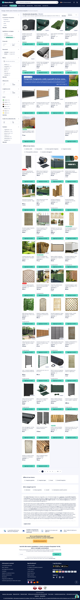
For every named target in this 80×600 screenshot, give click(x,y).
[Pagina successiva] (60, 471)
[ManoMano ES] (37, 582)
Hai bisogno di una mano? (7, 569)
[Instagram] (60, 577)
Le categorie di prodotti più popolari (35, 567)
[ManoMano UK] (31, 582)
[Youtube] (63, 577)
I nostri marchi (30, 571)
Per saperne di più (52, 558)
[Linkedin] (54, 577)
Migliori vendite (30, 575)
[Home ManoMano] (8, 2)
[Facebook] (57, 577)
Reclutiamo (4, 576)
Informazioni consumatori (72, 594)
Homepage (3, 10)
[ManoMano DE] (34, 582)
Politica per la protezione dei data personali (37, 594)
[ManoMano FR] (28, 582)
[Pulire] (57, 2)
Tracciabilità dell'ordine (7, 565)
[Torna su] (76, 582)
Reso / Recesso (5, 567)
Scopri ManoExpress (31, 576)
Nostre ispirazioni (31, 573)
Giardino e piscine (9, 10)
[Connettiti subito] (74, 2)
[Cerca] (17, 2)
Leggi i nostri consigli (60, 84)
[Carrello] (77, 2)
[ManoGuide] (77, 597)
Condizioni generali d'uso (60, 594)
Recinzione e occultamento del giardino (20, 10)
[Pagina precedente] (40, 471)
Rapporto (37, 596)
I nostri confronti (30, 569)
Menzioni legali (23, 594)
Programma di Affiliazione (7, 578)
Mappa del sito (16, 594)
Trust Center (51, 594)
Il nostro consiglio (31, 565)
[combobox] (72, 14)
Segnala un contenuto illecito (8, 573)
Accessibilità (42, 596)
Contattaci (4, 571)
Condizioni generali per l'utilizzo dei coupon (11, 580)
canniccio (62, 497)
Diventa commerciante (7, 575)
